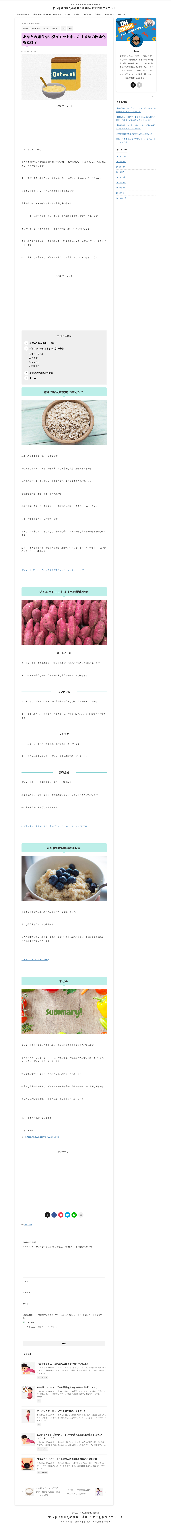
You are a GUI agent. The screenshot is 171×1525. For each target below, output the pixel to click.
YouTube (87, 14)
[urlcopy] (80, 1215)
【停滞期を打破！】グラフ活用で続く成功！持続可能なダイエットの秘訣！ (136, 110)
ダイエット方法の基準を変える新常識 (85, 1513)
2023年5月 (121, 182)
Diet (25, 1224)
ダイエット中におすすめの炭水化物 (46, 348)
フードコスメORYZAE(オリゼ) (35, 959)
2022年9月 (121, 188)
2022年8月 (121, 193)
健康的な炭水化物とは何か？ (43, 343)
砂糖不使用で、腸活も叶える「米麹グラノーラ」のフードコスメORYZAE (55, 826)
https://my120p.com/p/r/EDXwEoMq (42, 1137)
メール (26, 1292)
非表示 (68, 336)
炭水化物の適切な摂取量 (41, 373)
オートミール (37, 353)
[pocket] (60, 1215)
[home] (139, 85)
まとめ (32, 378)
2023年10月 (121, 156)
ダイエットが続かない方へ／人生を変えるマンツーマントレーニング (53, 570)
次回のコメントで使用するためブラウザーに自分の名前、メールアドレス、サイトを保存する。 (62, 1316)
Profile (76, 14)
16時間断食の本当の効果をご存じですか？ (134, 134)
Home (67, 14)
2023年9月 (121, 161)
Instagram (109, 14)
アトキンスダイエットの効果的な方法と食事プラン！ (62, 1411)
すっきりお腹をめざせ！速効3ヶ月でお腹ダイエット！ (85, 8)
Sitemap (121, 14)
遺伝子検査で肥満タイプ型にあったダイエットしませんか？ (136, 140)
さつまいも (36, 358)
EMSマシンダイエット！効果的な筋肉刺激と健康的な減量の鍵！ (68, 1459)
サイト (25, 1304)
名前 (25, 1281)
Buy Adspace (23, 14)
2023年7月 (121, 172)
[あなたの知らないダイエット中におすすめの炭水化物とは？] (67, 1215)
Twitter (98, 14)
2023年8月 (121, 167)
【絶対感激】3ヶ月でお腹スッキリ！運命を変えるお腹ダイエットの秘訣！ (135, 127)
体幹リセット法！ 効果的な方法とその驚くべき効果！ (63, 1363)
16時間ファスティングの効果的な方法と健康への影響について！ (68, 1387)
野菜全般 (35, 366)
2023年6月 (121, 177)
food (30, 1224)
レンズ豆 (35, 362)
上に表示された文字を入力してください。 (40, 1327)
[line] (74, 1215)
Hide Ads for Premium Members (47, 14)
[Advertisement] (64, 126)
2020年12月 (121, 198)
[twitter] (47, 1215)
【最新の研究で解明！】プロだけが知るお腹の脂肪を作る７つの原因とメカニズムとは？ (136, 118)
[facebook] (54, 1215)
